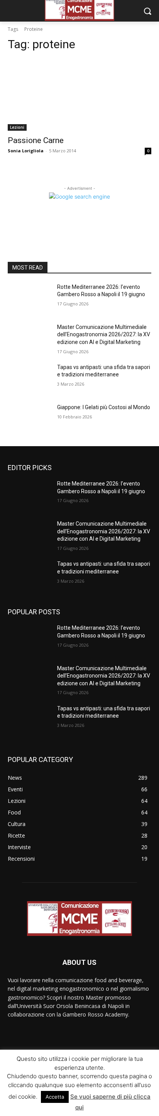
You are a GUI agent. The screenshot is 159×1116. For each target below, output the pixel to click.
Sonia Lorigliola (26, 150)
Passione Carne (36, 140)
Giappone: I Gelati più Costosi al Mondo (103, 407)
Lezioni (17, 127)
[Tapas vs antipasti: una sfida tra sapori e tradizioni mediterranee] (29, 379)
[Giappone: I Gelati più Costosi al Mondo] (29, 419)
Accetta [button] (55, 1097)
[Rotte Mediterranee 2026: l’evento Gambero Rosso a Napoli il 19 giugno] (29, 298)
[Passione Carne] (79, 95)
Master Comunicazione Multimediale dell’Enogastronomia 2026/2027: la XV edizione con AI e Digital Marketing (103, 334)
